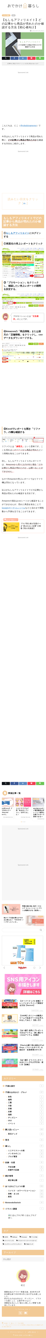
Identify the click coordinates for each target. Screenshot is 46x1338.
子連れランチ (29, 1244)
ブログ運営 (6, 15)
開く (25, 203)
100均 (6, 1237)
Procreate (24, 1237)
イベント (25, 1123)
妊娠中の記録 (25, 1170)
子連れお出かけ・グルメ (24, 1092)
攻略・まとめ (25, 1194)
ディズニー (25, 1118)
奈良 (25, 1097)
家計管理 (23, 1176)
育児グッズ (25, 1134)
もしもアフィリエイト (17, 233)
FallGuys (14, 1237)
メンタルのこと (25, 1153)
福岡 (25, 1100)
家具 (25, 1197)
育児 (23, 1140)
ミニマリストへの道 (25, 1150)
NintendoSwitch (23, 1202)
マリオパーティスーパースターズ (27, 1240)
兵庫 (25, 1112)
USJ (25, 1121)
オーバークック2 (9, 1240)
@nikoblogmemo (28, 126)
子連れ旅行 (23, 1086)
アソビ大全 (34, 1237)
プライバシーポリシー (17, 1332)
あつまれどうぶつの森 (24, 1186)
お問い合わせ (32, 1332)
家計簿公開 (25, 1180)
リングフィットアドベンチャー (13, 1244)
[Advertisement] (23, 97)
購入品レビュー (24, 1129)
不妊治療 (25, 1167)
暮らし (23, 1146)
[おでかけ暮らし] (23, 9)
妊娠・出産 (23, 1162)
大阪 (25, 1106)
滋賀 (25, 1115)
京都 (25, 1109)
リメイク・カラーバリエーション (25, 1191)
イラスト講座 (23, 1209)
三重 (25, 1103)
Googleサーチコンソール (13, 508)
